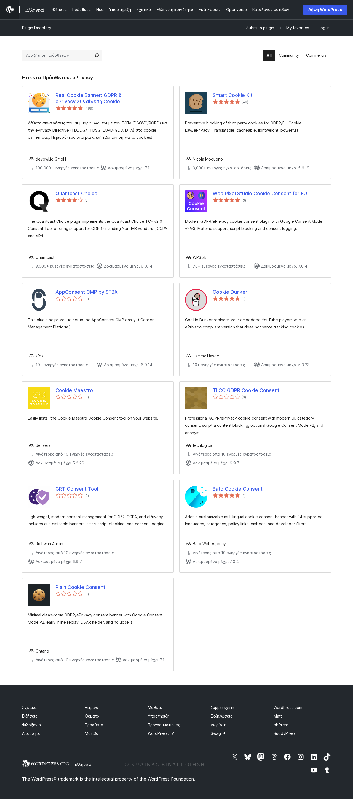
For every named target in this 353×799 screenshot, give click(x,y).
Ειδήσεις (30, 716)
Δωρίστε (218, 724)
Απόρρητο (31, 733)
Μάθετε (155, 707)
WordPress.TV (161, 733)
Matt (278, 716)
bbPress (281, 724)
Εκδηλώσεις (221, 716)
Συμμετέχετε (223, 707)
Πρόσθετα (94, 724)
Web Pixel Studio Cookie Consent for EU (260, 193)
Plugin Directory (36, 27)
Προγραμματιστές (164, 724)
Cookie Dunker (230, 292)
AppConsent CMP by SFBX (86, 292)
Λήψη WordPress (325, 9)
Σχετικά (29, 707)
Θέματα (92, 716)
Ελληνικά (83, 764)
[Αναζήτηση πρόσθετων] (96, 55)
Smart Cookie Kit (233, 95)
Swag (218, 733)
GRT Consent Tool (76, 489)
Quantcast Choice (76, 193)
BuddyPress (285, 733)
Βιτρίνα (91, 707)
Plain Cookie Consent (80, 587)
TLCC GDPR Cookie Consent (246, 390)
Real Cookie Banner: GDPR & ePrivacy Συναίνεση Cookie (88, 98)
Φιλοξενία (31, 724)
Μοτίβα (91, 733)
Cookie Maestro (74, 390)
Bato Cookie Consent (238, 489)
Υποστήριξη (159, 716)
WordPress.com (288, 707)
